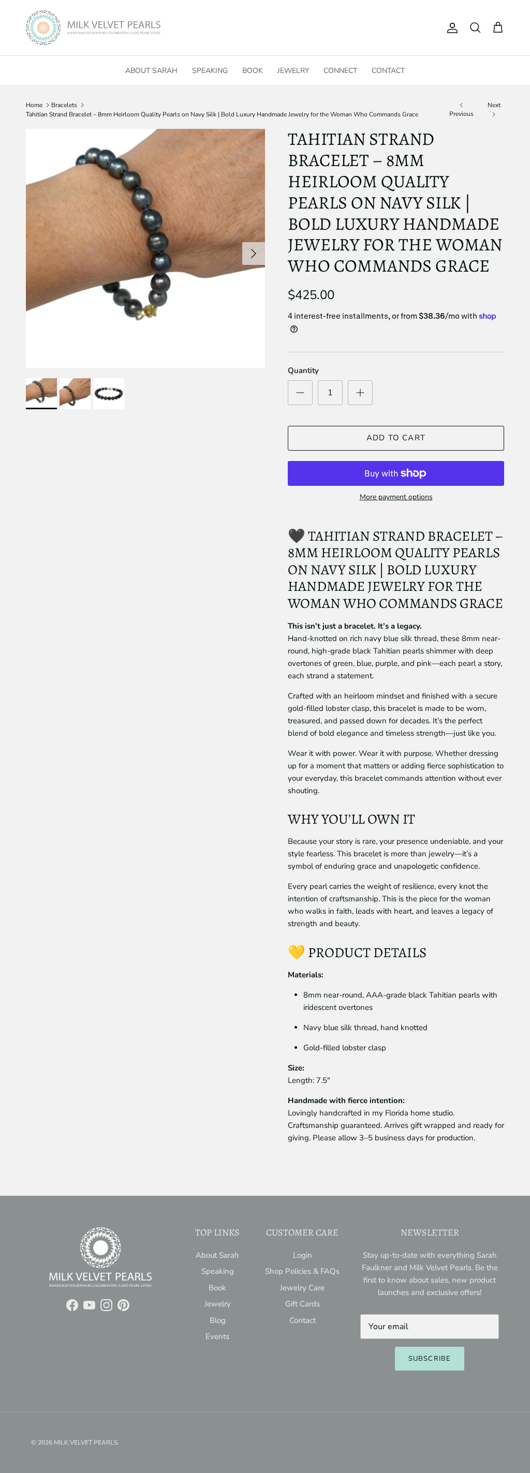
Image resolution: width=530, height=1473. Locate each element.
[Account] (450, 28)
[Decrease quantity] (300, 392)
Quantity (303, 370)
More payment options (396, 497)
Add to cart (395, 438)
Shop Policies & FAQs (302, 1271)
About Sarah (151, 71)
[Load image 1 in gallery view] (145, 248)
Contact (388, 71)
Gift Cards (302, 1304)
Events (217, 1336)
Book (252, 71)
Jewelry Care (302, 1288)
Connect (340, 71)
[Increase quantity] (360, 392)
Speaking (210, 71)
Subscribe (429, 1358)
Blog (218, 1320)
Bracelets (64, 105)
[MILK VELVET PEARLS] (93, 27)
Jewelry (293, 71)
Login (302, 1255)
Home (34, 105)
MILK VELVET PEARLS (85, 1442)
